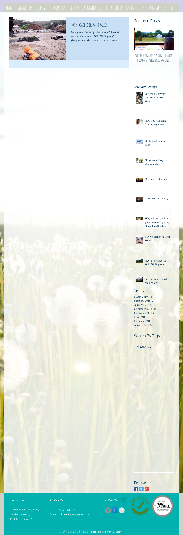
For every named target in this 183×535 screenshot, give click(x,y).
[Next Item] (167, 39)
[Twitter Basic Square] (141, 489)
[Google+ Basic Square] (147, 489)
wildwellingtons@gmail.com (74, 514)
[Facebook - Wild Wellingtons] (115, 510)
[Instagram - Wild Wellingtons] (122, 510)
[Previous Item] (140, 39)
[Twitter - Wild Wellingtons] (108, 510)
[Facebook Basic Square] (136, 489)
